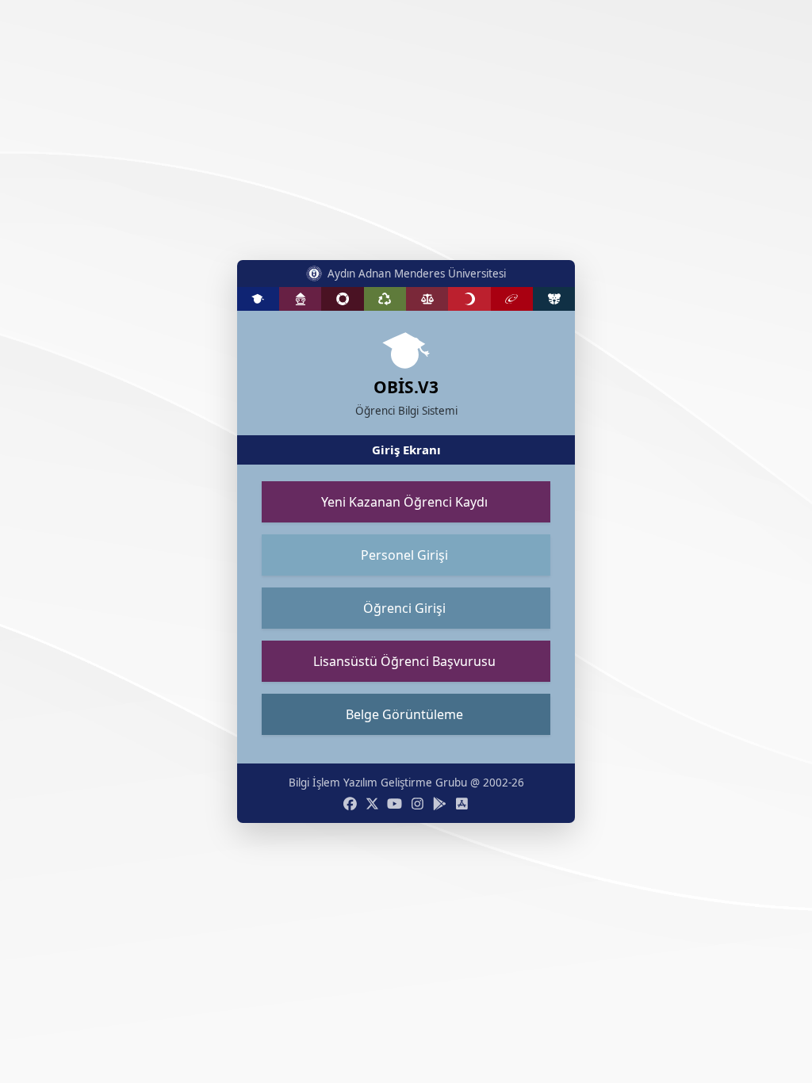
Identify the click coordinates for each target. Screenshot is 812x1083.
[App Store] (462, 804)
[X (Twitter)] (372, 804)
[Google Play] (439, 804)
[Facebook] (350, 804)
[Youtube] (394, 804)
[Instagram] (417, 804)
